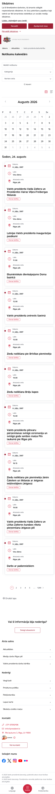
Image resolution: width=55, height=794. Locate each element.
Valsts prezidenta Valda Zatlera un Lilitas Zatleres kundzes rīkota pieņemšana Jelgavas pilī (26, 524)
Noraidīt (14, 26)
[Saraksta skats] (51, 91)
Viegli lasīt (7, 680)
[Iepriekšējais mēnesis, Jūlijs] (5, 101)
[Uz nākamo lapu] (43, 588)
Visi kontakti (15, 745)
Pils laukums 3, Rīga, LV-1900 (18, 733)
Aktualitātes (8, 649)
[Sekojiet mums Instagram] (15, 761)
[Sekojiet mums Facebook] (4, 761)
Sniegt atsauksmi (27, 630)
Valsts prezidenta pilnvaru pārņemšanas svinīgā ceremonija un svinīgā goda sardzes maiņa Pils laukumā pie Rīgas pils (27, 435)
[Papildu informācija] (14, 738)
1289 (39, 588)
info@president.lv (12, 728)
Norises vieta (9, 78)
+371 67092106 (11, 725)
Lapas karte (8, 702)
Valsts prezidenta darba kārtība (16, 663)
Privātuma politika (10, 688)
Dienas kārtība (14, 199)
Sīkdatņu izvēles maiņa (12, 709)
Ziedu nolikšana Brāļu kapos (22, 391)
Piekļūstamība (9, 695)
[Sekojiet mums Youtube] (20, 760)
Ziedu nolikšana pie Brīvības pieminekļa (29, 353)
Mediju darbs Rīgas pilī (12, 656)
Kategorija (8, 72)
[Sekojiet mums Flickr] (26, 760)
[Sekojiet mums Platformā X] (9, 761)
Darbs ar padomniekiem (20, 565)
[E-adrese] (7, 737)
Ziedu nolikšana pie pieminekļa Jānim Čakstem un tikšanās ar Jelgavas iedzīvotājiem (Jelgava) (28, 480)
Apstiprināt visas (41, 26)
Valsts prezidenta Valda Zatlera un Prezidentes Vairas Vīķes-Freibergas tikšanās (27, 192)
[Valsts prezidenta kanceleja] (29, 42)
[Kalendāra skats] (46, 91)
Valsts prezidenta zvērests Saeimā (26, 315)
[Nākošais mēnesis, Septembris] (49, 101)
